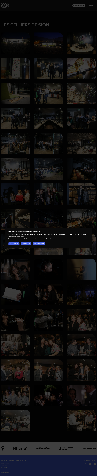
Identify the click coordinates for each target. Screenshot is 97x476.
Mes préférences (39, 243)
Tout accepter (14, 243)
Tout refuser (26, 243)
